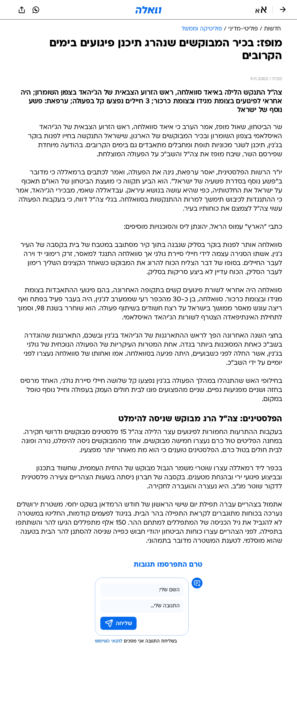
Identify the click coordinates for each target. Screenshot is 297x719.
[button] (261, 10)
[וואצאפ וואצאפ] (35, 9)
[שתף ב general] (22, 10)
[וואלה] (148, 9)
